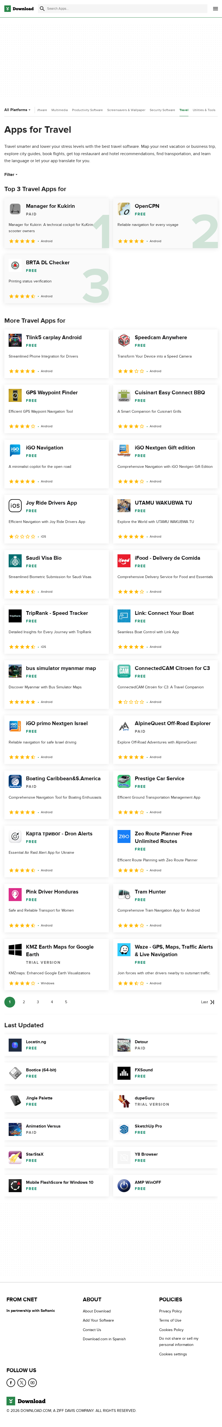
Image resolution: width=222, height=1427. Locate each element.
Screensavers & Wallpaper (126, 110)
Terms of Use (170, 1320)
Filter (9, 174)
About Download (97, 1311)
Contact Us (92, 1330)
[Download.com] (19, 8)
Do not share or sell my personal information (178, 1341)
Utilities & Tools (204, 110)
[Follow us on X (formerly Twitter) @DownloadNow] (21, 1382)
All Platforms (15, 110)
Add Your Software (98, 1320)
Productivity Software (87, 110)
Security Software (162, 110)
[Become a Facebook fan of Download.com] (10, 1382)
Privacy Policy (170, 1311)
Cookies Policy (171, 1330)
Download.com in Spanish (104, 1339)
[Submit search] (42, 8)
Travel (183, 110)
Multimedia (59, 110)
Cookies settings (173, 1354)
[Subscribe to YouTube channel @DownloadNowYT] (32, 1382)
